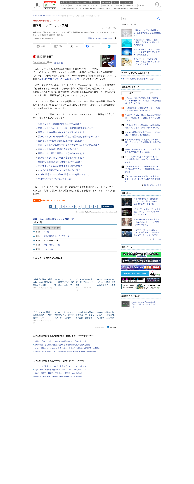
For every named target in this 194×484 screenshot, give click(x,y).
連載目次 (58, 63)
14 (95, 206)
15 (99, 206)
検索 (159, 18)
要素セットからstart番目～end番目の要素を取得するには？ (65, 128)
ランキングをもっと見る (152, 185)
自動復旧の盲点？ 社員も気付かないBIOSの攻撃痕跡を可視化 (42, 282)
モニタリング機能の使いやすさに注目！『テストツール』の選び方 (60, 366)
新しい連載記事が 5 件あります (49, 228)
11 (83, 206)
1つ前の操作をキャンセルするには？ (55, 179)
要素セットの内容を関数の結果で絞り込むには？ (61, 141)
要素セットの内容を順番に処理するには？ (58, 149)
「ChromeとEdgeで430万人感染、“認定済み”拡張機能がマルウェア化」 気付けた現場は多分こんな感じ (143, 100)
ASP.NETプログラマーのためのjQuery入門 (59, 79)
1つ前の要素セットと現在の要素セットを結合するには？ (65, 174)
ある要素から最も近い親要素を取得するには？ (60, 166)
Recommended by (101, 327)
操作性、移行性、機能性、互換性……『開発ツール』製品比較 (58, 373)
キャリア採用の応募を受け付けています (138, 79)
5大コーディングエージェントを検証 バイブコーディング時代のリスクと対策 (147, 211)
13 (91, 206)
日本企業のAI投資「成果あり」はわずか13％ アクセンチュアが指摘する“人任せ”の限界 (143, 142)
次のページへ (107, 206)
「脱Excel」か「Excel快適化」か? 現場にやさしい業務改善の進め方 (147, 32)
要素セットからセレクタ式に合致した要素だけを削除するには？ (68, 136)
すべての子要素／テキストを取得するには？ (59, 170)
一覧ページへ (156, 239)
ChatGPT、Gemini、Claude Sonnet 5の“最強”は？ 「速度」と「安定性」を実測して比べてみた (142, 117)
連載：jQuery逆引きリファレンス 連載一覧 (53, 219)
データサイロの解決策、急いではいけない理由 (85, 282)
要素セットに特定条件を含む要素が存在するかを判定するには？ (68, 145)
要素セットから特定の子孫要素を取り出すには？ (61, 157)
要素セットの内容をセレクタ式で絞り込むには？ (61, 132)
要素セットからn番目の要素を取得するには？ (59, 124)
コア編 (46, 232)
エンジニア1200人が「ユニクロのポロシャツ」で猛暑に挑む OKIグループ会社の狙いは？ (142, 159)
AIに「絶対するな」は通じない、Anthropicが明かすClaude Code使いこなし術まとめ (146, 201)
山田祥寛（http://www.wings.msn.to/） (100, 38)
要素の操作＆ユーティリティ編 (53, 200)
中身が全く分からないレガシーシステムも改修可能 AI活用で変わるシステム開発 (147, 61)
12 (87, 206)
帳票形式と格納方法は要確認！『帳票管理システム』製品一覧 (58, 376)
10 (79, 206)
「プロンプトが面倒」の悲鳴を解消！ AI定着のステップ (42, 315)
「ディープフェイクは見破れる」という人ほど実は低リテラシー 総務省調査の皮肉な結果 (142, 169)
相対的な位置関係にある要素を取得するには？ (60, 162)
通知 (61, 46)
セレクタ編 (48, 249)
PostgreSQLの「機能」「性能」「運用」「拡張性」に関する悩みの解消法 (146, 42)
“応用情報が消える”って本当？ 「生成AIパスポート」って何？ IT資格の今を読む (147, 222)
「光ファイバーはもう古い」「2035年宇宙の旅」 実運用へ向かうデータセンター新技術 (146, 232)
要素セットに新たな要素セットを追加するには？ (61, 153)
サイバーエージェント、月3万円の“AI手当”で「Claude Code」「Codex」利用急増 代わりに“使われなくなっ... (64, 284)
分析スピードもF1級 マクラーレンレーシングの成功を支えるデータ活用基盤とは (147, 52)
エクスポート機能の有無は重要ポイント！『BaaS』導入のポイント (60, 370)
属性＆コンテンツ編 (52, 245)
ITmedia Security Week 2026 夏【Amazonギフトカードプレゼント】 (144, 304)
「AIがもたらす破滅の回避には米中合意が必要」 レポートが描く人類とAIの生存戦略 (142, 179)
